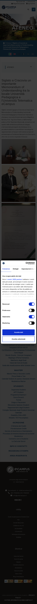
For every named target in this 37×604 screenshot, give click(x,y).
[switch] (32, 310)
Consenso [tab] (6, 269)
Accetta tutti (18, 332)
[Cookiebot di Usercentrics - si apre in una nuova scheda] (26, 263)
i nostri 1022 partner (14, 279)
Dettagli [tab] (15, 269)
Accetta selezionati (18, 339)
